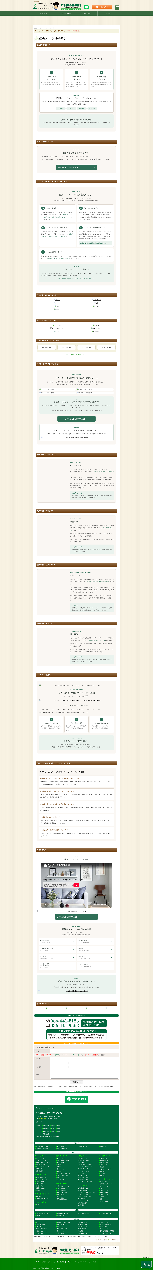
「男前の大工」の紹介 (42, 1148)
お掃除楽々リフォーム (106, 1184)
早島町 (58, 1125)
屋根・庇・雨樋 (82, 1224)
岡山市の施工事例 (66, 347)
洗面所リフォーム (41, 1186)
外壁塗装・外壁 (82, 1222)
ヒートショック (104, 1201)
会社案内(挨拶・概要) (42, 1146)
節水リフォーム (104, 1190)
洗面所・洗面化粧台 (41, 1228)
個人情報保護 (60, 1262)
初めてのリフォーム (105, 1213)
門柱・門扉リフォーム (84, 1160)
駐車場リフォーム (83, 1169)
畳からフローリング (62, 1224)
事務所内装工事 (104, 1160)
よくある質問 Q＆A (83, 1213)
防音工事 (102, 1173)
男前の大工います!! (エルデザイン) (50, 1113)
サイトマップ (92, 1262)
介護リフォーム (104, 1197)
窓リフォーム (60, 1169)
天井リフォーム (61, 1162)
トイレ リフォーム (41, 1226)
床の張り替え (39, 1233)
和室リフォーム (61, 1226)
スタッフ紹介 (86, 13)
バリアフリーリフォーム (42, 1166)
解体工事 (102, 1171)
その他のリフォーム (105, 1233)
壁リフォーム (60, 1164)
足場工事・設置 (104, 1162)
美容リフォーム (104, 1199)
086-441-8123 (42, 1118)
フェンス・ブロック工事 (85, 1166)
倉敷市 (38, 1125)
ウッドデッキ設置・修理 (85, 1182)
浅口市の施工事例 (106, 347)
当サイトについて (71, 1262)
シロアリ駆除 (103, 1164)
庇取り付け (60, 1197)
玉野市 (53, 1131)
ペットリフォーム (105, 1181)
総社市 (53, 1125)
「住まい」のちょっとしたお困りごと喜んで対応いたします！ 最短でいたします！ (99, 1250)
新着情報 (38, 1215)
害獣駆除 (102, 1167)
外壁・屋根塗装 (61, 1190)
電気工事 (38, 1196)
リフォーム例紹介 (65, 13)
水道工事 (38, 1190)
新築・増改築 (82, 1228)
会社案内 (43, 13)
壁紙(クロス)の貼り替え (63, 1222)
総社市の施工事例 (86, 347)
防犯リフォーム (104, 1192)
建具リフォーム (61, 1177)
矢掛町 (58, 1128)
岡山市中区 (46, 1128)
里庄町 (58, 1131)
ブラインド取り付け (62, 1175)
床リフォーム (60, 1167)
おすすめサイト (82, 1262)
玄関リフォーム (82, 1158)
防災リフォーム (104, 1194)
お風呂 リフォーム (41, 1224)
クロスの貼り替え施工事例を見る (76, 419)
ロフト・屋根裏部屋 (105, 1224)
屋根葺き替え (60, 1194)
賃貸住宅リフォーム (41, 1164)
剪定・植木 (81, 1173)
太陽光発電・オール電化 (42, 1198)
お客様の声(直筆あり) (42, 1213)
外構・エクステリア (62, 1233)
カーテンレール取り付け (64, 1173)
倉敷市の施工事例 (47, 347)
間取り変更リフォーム (63, 1160)
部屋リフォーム (61, 1158)
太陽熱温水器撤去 (62, 1199)
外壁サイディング (62, 1192)
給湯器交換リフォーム (42, 1188)
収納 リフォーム (82, 1226)
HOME (37, 1262)
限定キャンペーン (105, 1146)
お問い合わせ (60, 1215)
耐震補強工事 (39, 1171)
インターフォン (82, 1175)
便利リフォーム (104, 1186)
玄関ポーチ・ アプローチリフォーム (84, 1163)
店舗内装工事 (103, 1158)
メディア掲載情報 (62, 1148)
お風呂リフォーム (41, 1181)
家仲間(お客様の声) (62, 1213)
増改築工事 (39, 1169)
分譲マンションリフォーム (43, 1162)
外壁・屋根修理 (61, 1188)
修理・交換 (81, 1205)
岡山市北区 (46, 1131)
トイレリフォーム (41, 1183)
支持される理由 (82, 1146)
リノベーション (104, 1228)
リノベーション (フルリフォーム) (40, 1159)
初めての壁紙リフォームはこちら (76, 167)
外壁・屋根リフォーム (63, 1186)
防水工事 (102, 1175)
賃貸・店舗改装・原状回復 (107, 1231)
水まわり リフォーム (41, 1231)
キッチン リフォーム (41, 1222)
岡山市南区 (46, 1125)
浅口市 (53, 1128)
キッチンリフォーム (41, 1179)
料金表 (108, 13)
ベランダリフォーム (83, 1171)
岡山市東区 (46, 1134)
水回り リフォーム (41, 1177)
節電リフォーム (104, 1188)
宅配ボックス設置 (83, 1177)
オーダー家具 (60, 1179)
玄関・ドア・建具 (62, 1228)
